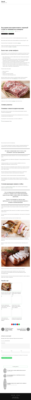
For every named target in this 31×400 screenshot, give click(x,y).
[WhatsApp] (19, 324)
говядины (19, 43)
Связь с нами (13, 395)
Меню (29, 2)
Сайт (21, 350)
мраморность (16, 78)
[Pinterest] (17, 324)
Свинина (6, 31)
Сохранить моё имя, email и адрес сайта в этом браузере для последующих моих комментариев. (15, 355)
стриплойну (14, 46)
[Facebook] (14, 324)
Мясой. (3, 1)
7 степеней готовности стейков (10, 186)
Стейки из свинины (11, 31)
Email (11, 350)
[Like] (12, 324)
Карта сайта (18, 395)
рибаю (10, 46)
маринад (13, 101)
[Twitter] (15, 324)
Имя (1, 350)
